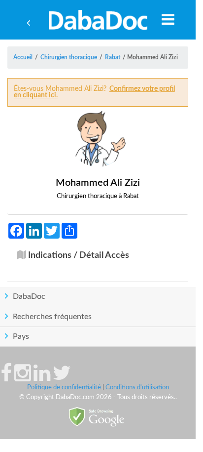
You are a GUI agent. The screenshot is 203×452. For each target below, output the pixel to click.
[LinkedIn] (42, 377)
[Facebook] (6, 377)
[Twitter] (62, 377)
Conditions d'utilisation (137, 387)
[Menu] (168, 19)
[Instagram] (22, 377)
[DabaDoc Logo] (98, 20)
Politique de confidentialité (64, 387)
